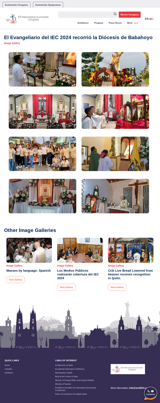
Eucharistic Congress (16, 5)
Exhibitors (83, 23)
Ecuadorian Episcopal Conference (69, 369)
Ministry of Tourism (63, 384)
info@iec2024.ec (138, 388)
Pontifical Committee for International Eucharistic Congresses (75, 389)
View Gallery (15, 279)
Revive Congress (130, 14)
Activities (8, 369)
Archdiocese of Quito (64, 365)
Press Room (115, 23)
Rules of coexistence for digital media (71, 394)
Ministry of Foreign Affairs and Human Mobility (74, 380)
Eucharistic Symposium (48, 5)
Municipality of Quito (63, 373)
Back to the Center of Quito (66, 376)
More (129, 23)
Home (7, 365)
